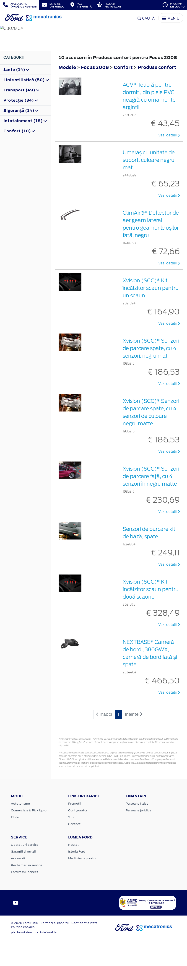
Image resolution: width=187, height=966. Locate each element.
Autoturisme (20, 803)
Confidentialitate (84, 923)
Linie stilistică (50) (24, 80)
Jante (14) (14, 69)
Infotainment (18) (23, 120)
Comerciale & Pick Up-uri (30, 810)
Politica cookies (22, 927)
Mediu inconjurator (82, 858)
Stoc (71, 817)
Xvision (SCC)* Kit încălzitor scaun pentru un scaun (151, 288)
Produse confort (157, 67)
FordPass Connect (24, 872)
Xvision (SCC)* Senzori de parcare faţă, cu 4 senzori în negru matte (151, 476)
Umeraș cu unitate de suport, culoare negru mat (149, 160)
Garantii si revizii (23, 851)
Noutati (74, 845)
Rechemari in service (26, 865)
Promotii (74, 803)
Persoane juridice (138, 810)
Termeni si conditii (55, 923)
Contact (74, 824)
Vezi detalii (168, 135)
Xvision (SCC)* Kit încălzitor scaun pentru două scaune (151, 589)
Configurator (77, 810)
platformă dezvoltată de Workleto (35, 932)
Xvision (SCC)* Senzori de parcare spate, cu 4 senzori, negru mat (151, 348)
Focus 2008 (95, 67)
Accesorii (18, 858)
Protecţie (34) (19, 100)
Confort (124, 67)
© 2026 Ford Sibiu (24, 923)
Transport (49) (19, 90)
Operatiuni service (25, 845)
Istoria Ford (76, 851)
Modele (67, 67)
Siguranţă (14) (19, 110)
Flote (15, 817)
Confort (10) (17, 131)
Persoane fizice (137, 803)
